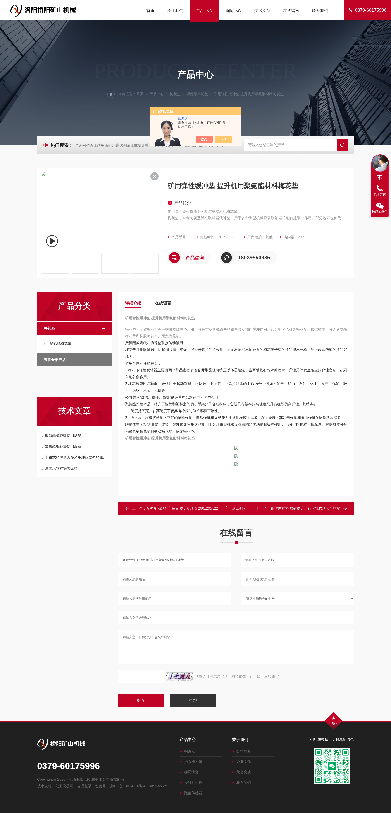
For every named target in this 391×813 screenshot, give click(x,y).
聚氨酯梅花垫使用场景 (63, 436)
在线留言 (291, 10)
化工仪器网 (64, 786)
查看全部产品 (55, 360)
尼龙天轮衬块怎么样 (61, 468)
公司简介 (243, 751)
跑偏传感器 (193, 793)
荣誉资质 (243, 772)
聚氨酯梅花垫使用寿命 (63, 446)
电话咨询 (379, 194)
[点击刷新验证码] (179, 676)
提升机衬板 (193, 782)
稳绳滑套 (191, 772)
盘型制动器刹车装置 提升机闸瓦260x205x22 (182, 508)
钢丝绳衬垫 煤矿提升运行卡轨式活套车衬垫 (305, 508)
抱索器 (189, 751)
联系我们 (320, 10)
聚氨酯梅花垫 (197, 94)
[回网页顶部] (379, 177)
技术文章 (262, 10)
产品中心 (204, 10)
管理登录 (84, 786)
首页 (150, 10)
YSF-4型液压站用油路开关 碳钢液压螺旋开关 (112, 145)
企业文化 (243, 762)
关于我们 (175, 10)
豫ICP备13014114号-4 (127, 786)
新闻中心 (233, 10)
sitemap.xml (158, 786)
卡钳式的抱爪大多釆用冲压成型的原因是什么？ (76, 457)
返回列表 (239, 508)
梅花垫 (175, 94)
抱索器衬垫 (193, 762)
